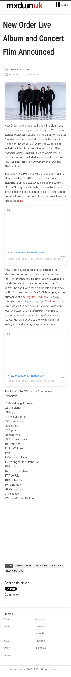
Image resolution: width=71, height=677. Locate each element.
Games (7, 626)
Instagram (41, 647)
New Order (57, 566)
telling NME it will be (35, 297)
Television (41, 626)
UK (4, 633)
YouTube (40, 633)
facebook (41, 640)
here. (20, 200)
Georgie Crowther (20, 69)
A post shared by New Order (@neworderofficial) (37, 258)
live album (41, 566)
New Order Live (14, 571)
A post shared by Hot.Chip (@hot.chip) (31, 380)
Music (6, 619)
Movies (40, 619)
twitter (6, 640)
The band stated (55, 301)
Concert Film (23, 566)
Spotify (7, 655)
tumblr (6, 647)
